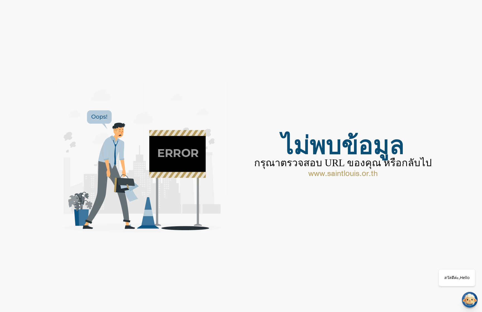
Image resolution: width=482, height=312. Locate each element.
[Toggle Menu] (470, 300)
